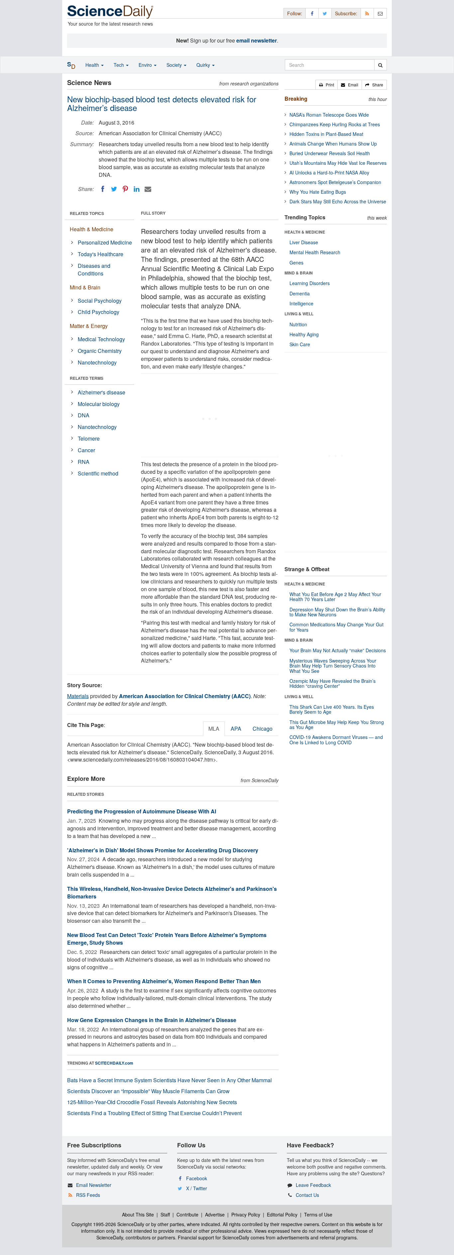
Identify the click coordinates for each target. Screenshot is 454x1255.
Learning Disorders (309, 283)
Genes (296, 262)
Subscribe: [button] (346, 13)
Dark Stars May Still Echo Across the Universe (337, 201)
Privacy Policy (245, 1214)
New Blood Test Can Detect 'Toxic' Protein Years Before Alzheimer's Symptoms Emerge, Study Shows (167, 938)
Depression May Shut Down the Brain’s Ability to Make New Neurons (337, 612)
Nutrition (298, 324)
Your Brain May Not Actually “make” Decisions (337, 650)
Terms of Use (318, 1214)
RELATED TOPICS (87, 213)
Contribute (187, 1214)
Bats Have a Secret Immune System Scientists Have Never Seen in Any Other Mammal (169, 1080)
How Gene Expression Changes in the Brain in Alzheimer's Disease (151, 1020)
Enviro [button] (146, 64)
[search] (380, 64)
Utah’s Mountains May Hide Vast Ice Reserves (338, 162)
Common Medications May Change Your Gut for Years (336, 627)
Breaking (295, 98)
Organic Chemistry (100, 351)
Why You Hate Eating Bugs (317, 191)
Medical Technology (101, 339)
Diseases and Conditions (94, 269)
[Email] (148, 189)
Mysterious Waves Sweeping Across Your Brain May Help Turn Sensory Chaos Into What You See (332, 665)
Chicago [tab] (263, 728)
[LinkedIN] (137, 189)
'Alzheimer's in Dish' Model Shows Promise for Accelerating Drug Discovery (162, 850)
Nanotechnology (97, 362)
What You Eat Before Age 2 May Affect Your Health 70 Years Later (335, 596)
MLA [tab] (213, 728)
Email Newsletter (93, 1185)
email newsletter (256, 40)
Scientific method (98, 473)
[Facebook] (103, 189)
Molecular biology (99, 404)
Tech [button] (119, 64)
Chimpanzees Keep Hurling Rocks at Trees (334, 124)
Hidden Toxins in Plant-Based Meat (326, 134)
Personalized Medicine (105, 242)
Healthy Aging (304, 334)
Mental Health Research (314, 252)
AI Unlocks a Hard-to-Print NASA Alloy (329, 172)
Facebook (196, 1178)
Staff (165, 1214)
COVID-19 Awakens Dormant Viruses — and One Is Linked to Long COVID (336, 739)
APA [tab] (236, 728)
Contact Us (307, 1195)
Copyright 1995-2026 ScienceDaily (107, 1224)
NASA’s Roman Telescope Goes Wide (329, 114)
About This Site (138, 1214)
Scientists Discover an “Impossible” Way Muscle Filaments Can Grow (148, 1091)
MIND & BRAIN (298, 273)
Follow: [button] (294, 13)
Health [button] (92, 64)
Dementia (299, 293)
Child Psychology (98, 312)
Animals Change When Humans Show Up (333, 143)
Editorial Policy (282, 1214)
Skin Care (299, 344)
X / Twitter (196, 1188)
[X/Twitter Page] (325, 13)
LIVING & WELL (298, 314)
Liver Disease (303, 242)
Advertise (215, 1214)
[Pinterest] (125, 189)
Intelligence (301, 303)
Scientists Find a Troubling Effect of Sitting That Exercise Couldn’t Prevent (154, 1113)
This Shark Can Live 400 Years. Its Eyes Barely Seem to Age (331, 709)
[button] (326, 85)
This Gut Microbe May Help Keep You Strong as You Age (336, 724)
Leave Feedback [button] (313, 1185)
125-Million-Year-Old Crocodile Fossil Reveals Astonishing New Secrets (152, 1102)
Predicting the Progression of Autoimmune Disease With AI (141, 811)
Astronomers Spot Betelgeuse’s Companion (335, 182)
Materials (78, 696)
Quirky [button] (203, 64)
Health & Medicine (91, 229)
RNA (83, 462)
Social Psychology (100, 300)
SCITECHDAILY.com (114, 1063)
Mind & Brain (85, 287)
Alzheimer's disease (101, 392)
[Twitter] (114, 189)
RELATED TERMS (86, 378)
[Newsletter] (380, 13)
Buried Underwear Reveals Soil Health (329, 153)
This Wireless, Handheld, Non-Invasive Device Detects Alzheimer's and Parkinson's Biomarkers (172, 892)
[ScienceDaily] (110, 11)
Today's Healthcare (100, 254)
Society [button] (175, 64)
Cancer (86, 450)
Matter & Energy (89, 326)
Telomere (89, 438)
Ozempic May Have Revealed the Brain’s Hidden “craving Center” (332, 683)
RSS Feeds (88, 1195)
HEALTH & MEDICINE (304, 232)
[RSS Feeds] (367, 13)
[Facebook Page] (312, 13)
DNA (83, 415)
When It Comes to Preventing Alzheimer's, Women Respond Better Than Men (164, 981)
